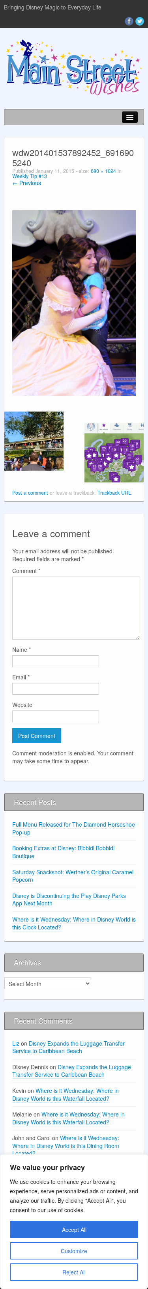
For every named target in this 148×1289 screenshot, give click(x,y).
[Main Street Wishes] (74, 66)
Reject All (74, 1272)
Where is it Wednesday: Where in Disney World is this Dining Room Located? (65, 1145)
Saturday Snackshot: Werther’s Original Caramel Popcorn (72, 876)
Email (21, 677)
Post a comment (30, 492)
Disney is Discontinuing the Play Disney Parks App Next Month (69, 899)
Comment (26, 571)
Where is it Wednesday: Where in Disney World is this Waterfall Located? (65, 1094)
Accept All (74, 1229)
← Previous (26, 183)
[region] (74, 1221)
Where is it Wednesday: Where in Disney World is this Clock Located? (74, 923)
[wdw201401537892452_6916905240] (74, 302)
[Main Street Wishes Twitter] (139, 21)
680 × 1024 (103, 170)
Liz (15, 1043)
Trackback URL (114, 492)
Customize (74, 1251)
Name (21, 649)
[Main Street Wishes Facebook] (129, 21)
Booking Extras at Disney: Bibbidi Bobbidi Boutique (63, 852)
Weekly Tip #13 (29, 176)
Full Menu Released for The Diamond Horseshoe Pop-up (73, 828)
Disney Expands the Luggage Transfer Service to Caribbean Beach (68, 1047)
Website (22, 704)
